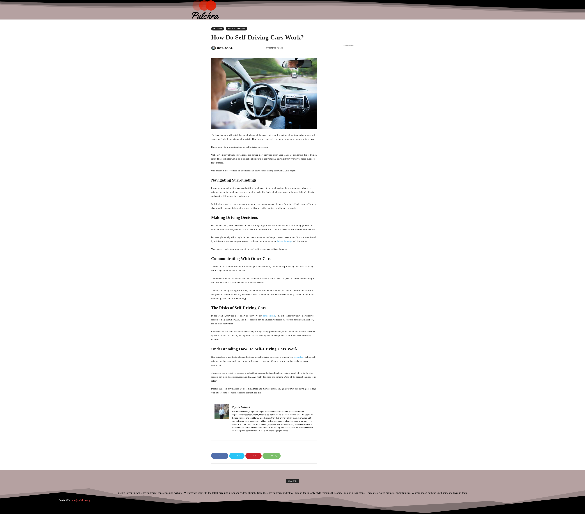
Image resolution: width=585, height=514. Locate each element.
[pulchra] (205, 10)
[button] (395, 9)
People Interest (236, 29)
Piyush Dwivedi (225, 48)
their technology (284, 241)
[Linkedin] (238, 435)
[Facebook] (233, 435)
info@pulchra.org (80, 500)
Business (217, 29)
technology (299, 357)
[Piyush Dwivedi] (214, 48)
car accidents (269, 316)
